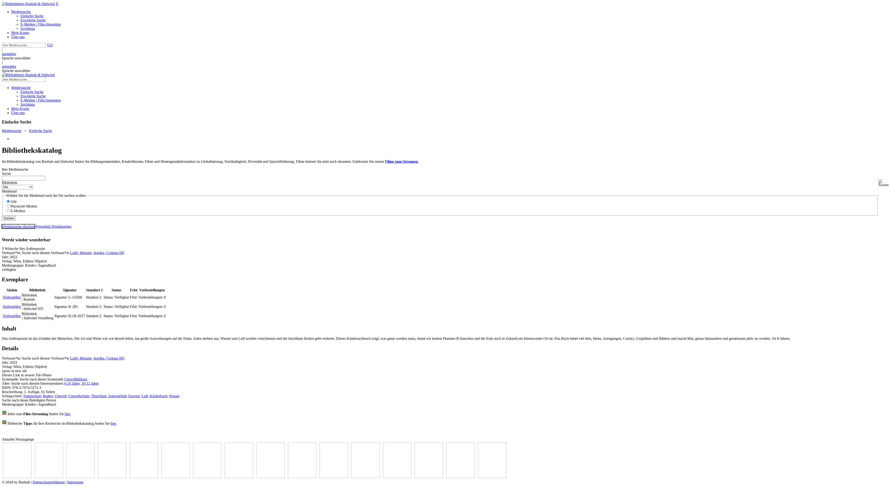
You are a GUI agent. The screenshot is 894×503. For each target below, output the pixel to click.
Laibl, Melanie (80, 253)
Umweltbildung (75, 379)
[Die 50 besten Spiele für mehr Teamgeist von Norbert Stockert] (302, 477)
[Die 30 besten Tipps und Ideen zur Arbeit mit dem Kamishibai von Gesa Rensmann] (17, 477)
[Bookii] (207, 477)
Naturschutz (32, 396)
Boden (48, 396)
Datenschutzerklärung (49, 482)
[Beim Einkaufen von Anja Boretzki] (460, 477)
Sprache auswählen (16, 58)
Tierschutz (98, 396)
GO (50, 45)
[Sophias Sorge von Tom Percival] (144, 477)
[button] (885, 183)
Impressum (75, 482)
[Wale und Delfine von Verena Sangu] (112, 477)
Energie (134, 396)
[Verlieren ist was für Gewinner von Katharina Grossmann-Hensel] (175, 477)
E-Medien (17, 211)
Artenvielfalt (117, 396)
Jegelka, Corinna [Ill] (108, 253)
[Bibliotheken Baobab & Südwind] (28, 4)
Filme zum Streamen (401, 161)
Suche (6, 174)
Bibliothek (9, 183)
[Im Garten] (270, 477)
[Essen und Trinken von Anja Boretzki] (397, 477)
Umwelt (60, 396)
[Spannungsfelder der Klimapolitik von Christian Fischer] (49, 477)
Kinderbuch (158, 396)
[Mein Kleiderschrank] (492, 477)
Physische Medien (23, 206)
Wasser (174, 396)
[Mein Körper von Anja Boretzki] (429, 477)
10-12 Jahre (90, 383)
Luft (145, 396)
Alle (13, 202)
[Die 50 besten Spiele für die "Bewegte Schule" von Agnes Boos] (365, 477)
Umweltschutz (78, 396)
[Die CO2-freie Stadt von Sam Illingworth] (80, 477)
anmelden (9, 54)
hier (67, 414)
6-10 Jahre (72, 383)
